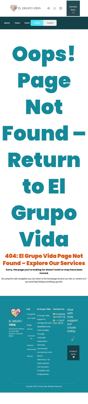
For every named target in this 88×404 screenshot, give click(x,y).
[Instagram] (55, 8)
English (37, 23)
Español (50, 23)
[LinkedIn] (61, 8)
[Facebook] (49, 8)
